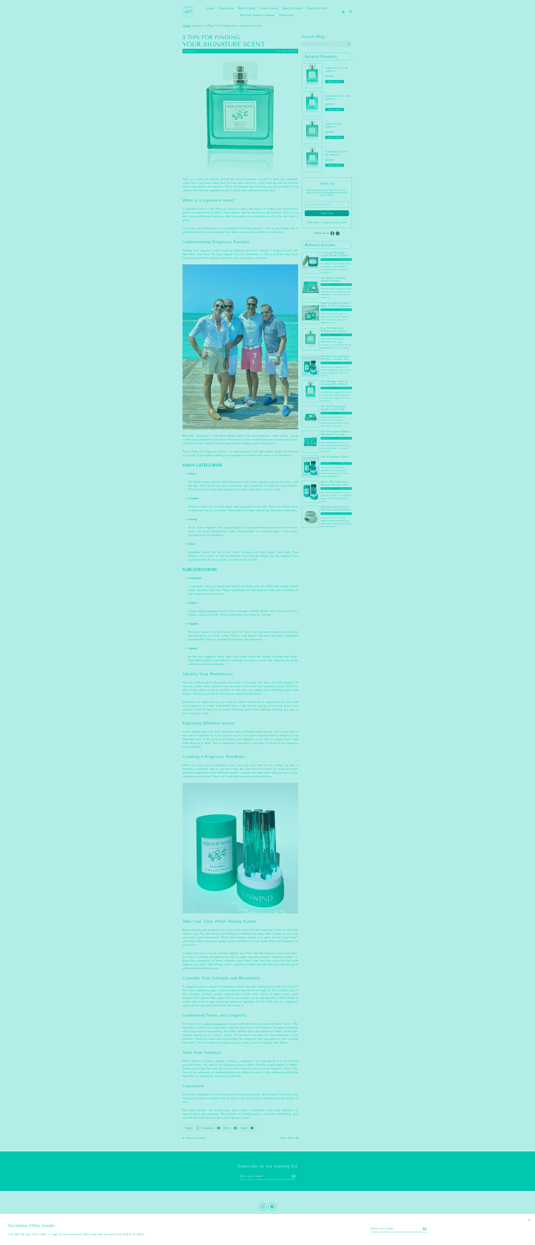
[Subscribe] (424, 1228)
